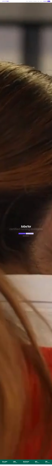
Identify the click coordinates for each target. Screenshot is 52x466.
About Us (41, 1)
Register (49, 1)
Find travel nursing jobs (22, 233)
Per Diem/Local (30, 1)
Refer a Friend (45, 1)
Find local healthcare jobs (29, 233)
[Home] (5, 1)
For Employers (35, 1)
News (38, 1)
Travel (27, 1)
